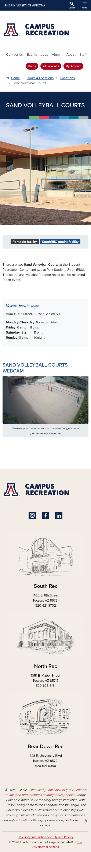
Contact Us (14, 54)
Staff (83, 54)
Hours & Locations (40, 78)
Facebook (45, 515)
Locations (67, 78)
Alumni (57, 54)
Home (15, 78)
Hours (32, 66)
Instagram (32, 515)
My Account (73, 66)
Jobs (44, 54)
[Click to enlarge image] (45, 399)
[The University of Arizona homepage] (24, 5)
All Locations (51, 66)
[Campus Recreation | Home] (45, 29)
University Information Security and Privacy (45, 837)
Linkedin (58, 515)
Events (32, 54)
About (71, 54)
